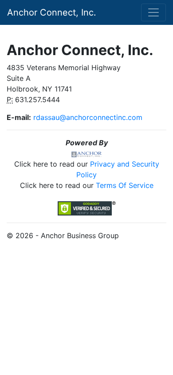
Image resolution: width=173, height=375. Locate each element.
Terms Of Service (124, 185)
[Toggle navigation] (153, 12)
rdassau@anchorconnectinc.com (87, 117)
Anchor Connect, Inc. (51, 12)
